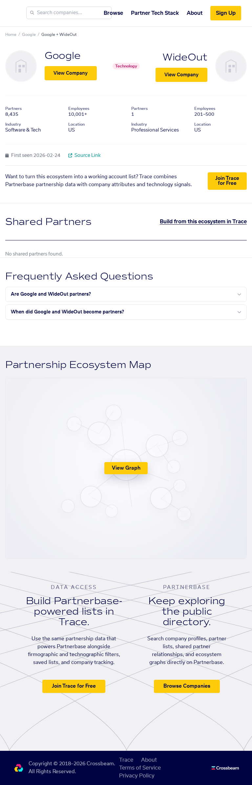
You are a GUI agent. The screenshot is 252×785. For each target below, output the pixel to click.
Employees (78, 108)
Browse (113, 13)
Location (76, 124)
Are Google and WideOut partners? (51, 294)
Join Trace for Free (227, 181)
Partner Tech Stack (155, 13)
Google (29, 35)
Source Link (87, 155)
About (194, 13)
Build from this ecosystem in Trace (203, 221)
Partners (13, 108)
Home (10, 35)
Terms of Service (140, 768)
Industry (13, 124)
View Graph (126, 468)
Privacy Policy (137, 775)
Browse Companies (186, 686)
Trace (126, 760)
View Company (70, 73)
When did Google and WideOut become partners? (67, 312)
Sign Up (226, 13)
